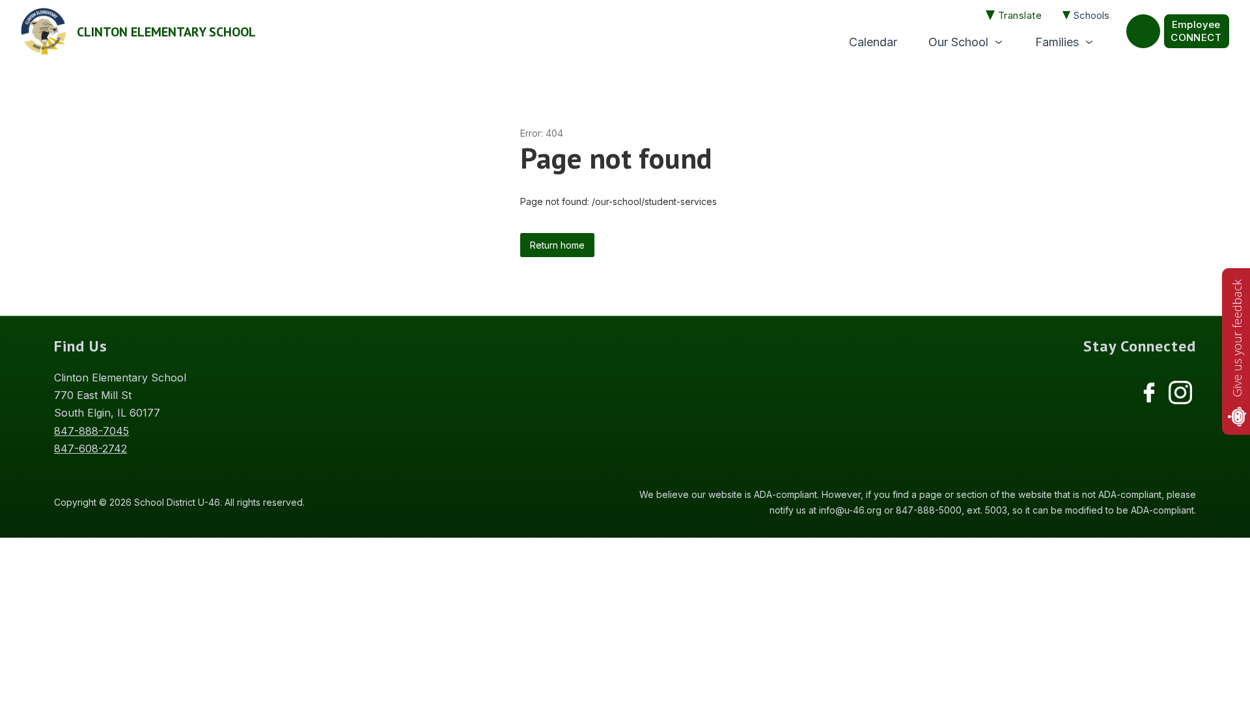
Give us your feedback (1237, 338)
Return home (557, 245)
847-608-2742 (90, 448)
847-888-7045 (91, 430)
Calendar (873, 42)
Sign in (1196, 31)
